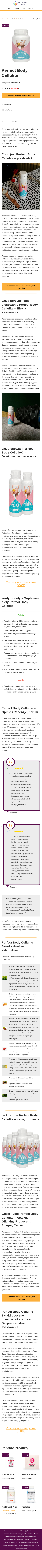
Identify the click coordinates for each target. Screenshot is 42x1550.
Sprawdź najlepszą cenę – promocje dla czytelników (21, 287)
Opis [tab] (3, 121)
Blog (24, 8)
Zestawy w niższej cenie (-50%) (21, 584)
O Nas (18, 8)
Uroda (24, 19)
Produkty (31, 8)
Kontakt (10, 8)
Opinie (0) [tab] (13, 121)
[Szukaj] (38, 3)
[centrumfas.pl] (21, 3)
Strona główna (6, 19)
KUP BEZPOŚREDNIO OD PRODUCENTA (21, 95)
